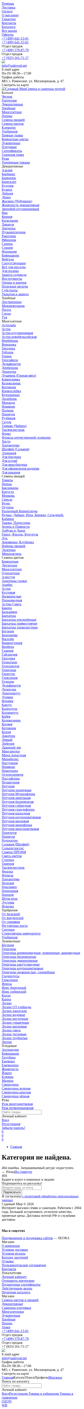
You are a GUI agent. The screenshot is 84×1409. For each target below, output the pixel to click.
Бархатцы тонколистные (20, 627)
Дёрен (6, 197)
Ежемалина (10, 1065)
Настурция (10, 763)
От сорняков (11, 922)
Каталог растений (15, 1257)
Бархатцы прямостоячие (19, 623)
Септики (8, 929)
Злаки (6, 1327)
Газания (7, 650)
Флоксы (7, 875)
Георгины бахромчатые (19, 956)
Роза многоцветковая (17, 1104)
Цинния (8, 894)
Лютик (7, 1042)
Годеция (8, 681)
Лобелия (8, 743)
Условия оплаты (13, 1253)
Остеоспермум (12, 774)
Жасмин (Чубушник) (17, 201)
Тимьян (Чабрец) (14, 426)
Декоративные (12, 1304)
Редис (6, 503)
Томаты (7, 480)
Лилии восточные (15, 1018)
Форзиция (9, 251)
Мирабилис (10, 759)
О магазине (10, 15)
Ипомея (7, 701)
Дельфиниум (11, 364)
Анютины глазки (14, 581)
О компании (11, 1246)
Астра (6, 329)
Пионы (7, 1323)
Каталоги (9, 27)
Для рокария (11, 472)
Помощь (8, 3)
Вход (5, 1120)
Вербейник (10, 340)
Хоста (6, 441)
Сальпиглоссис (13, 848)
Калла (6, 995)
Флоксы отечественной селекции (26, 437)
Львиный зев (11, 747)
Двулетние (9, 565)
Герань (7, 356)
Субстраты (10, 290)
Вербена (8, 647)
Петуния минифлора (17, 825)
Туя (4, 317)
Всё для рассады (14, 267)
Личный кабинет (14, 1277)
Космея (7, 724)
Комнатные (10, 561)
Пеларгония (10, 782)
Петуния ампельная (16, 798)
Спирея (7, 247)
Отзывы (8, 1261)
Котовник (9, 387)
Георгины (9, 670)
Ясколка (8, 906)
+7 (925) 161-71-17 (15, 58)
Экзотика (9, 550)
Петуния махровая (15, 821)
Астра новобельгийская (19, 337)
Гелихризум (10, 666)
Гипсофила (10, 360)
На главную (23, 1172)
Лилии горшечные (15, 1022)
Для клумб (9, 461)
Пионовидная (12, 600)
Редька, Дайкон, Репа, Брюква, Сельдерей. (33, 515)
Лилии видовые (13, 1015)
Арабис (7, 585)
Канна (6, 999)
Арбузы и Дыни (13, 530)
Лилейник (9, 399)
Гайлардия (9, 654)
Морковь (8, 495)
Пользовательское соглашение (24, 1265)
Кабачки (8, 519)
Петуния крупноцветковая (21, 817)
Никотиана (10, 771)
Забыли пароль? (13, 1128)
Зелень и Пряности (16, 526)
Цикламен (9, 887)
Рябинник (9, 240)
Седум (6, 422)
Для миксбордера (14, 464)
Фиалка (7, 871)
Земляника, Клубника (18, 542)
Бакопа (7, 608)
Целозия (8, 883)
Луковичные (11, 1315)
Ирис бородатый (14, 987)
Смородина (10, 1084)
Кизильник (10, 220)
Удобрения (9, 937)
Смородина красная (16, 1092)
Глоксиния (9, 678)
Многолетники (13, 1311)
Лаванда (8, 224)
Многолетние (12, 569)
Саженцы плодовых (16, 1308)
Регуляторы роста (15, 925)
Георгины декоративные (20, 960)
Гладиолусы (10, 976)
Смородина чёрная (15, 1096)
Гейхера (7, 352)
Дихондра (9, 689)
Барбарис (8, 174)
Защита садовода (14, 275)
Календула (9, 709)
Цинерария (10, 891)
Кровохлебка (11, 391)
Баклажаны (10, 488)
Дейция (7, 193)
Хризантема (10, 445)
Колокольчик (11, 383)
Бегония (8, 631)
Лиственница (12, 302)
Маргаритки (11, 751)
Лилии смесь (11, 1030)
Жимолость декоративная (20, 205)
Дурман (7, 697)
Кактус (7, 705)
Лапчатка (9, 228)
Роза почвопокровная (17, 1108)
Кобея (6, 716)
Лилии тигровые (14, 1034)
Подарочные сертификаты (21, 1284)
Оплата (7, 11)
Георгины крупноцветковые (22, 968)
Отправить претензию (18, 1280)
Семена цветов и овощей (20, 1300)
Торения (8, 864)
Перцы (7, 484)
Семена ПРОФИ (14, 852)
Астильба (9, 325)
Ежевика (8, 1061)
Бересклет (9, 182)
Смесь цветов (12, 856)
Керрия (7, 216)
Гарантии (9, 19)
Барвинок (9, 178)
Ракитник (9, 236)
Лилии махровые (14, 1026)
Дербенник (10, 368)
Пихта (6, 309)
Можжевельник (13, 306)
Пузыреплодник (14, 232)
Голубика (9, 1057)
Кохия (6, 732)
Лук (5, 538)
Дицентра (9, 371)
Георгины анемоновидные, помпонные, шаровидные (41, 953)
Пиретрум (9, 833)
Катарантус (10, 712)
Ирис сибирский (14, 991)
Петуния (8, 786)
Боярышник (10, 255)
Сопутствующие (14, 263)
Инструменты (12, 278)
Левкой (7, 740)
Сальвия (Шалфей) (15, 844)
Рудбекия (8, 418)
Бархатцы (9, 616)
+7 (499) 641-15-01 (15, 38)
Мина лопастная (14, 755)
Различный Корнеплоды (19, 511)
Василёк (8, 639)
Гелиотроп (9, 662)
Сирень (7, 244)
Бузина (7, 189)
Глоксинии (10, 980)
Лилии (7, 1003)
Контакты (9, 23)
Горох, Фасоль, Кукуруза (20, 534)
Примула (8, 414)
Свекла (7, 499)
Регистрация (11, 1124)
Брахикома (9, 635)
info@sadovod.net (14, 65)
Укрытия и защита (15, 294)
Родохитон (10, 840)
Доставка (8, 7)
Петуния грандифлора (18, 809)
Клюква (7, 1077)
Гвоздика (8, 348)
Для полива (10, 271)
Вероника (9, 344)
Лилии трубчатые (15, 1038)
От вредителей (12, 918)
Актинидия (10, 1049)
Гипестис (8, 674)
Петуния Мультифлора (18, 794)
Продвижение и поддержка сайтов (27, 1238)
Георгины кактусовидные (21, 964)
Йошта (7, 1073)
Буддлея (7, 185)
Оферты (8, 34)
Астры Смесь (11, 604)
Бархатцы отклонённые (19, 619)
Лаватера (8, 736)
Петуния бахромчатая (18, 802)
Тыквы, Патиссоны (16, 523)
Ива (5, 213)
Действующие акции (17, 1288)
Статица (8, 860)
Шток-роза (9, 898)
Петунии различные (16, 790)
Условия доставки (15, 1249)
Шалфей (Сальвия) (15, 449)
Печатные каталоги (16, 1292)
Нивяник (8, 406)
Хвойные (9, 1319)
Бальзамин (9, 612)
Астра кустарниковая (17, 333)
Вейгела (8, 259)
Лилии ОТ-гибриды (16, 1007)
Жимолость (10, 1069)
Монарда (8, 402)
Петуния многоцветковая (20, 829)
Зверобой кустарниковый (20, 209)
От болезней (11, 914)
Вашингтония (12, 643)
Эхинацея (9, 453)
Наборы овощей (13, 546)
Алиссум (8, 577)
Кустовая (8, 592)
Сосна (6, 313)
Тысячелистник (13, 430)
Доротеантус (11, 693)
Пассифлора (11, 778)
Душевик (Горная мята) (19, 375)
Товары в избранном (43, 1393)
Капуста (8, 492)
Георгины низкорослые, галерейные (28, 972)
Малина (7, 1080)
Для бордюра (11, 457)
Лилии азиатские (14, 1011)
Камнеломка (11, 379)
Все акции (9, 31)
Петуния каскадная (16, 813)
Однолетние (11, 573)
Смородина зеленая (16, 1088)
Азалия (7, 170)
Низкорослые (11, 596)
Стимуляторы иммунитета (21, 933)
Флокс (6, 433)
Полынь (8, 410)
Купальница (11, 395)
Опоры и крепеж (14, 282)
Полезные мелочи (15, 286)
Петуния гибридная (16, 805)
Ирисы (7, 984)
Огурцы (8, 507)
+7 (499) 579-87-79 (15, 50)
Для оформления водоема (20, 468)
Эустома (8, 902)
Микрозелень (11, 554)
